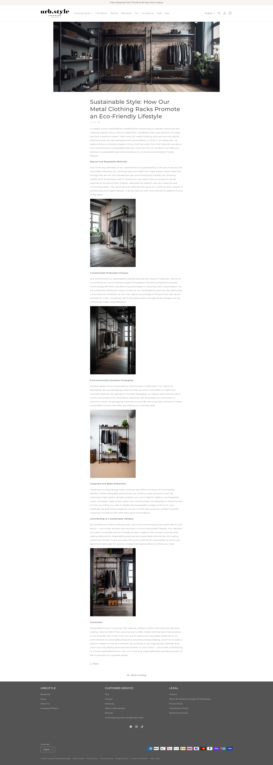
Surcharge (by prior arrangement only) (124, 718)
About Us (45, 704)
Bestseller (45, 694)
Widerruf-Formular (178, 713)
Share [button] (96, 664)
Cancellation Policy (178, 708)
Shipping (109, 704)
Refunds (109, 713)
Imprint (173, 694)
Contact (109, 699)
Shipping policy (122, 758)
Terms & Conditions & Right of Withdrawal (190, 699)
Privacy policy (92, 758)
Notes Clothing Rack (115, 708)
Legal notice (155, 758)
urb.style (50, 758)
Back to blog (138, 675)
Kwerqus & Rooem (50, 708)
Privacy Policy (176, 704)
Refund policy (78, 758)
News (43, 699)
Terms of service (106, 758)
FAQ (107, 694)
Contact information (139, 758)
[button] (83, 13)
